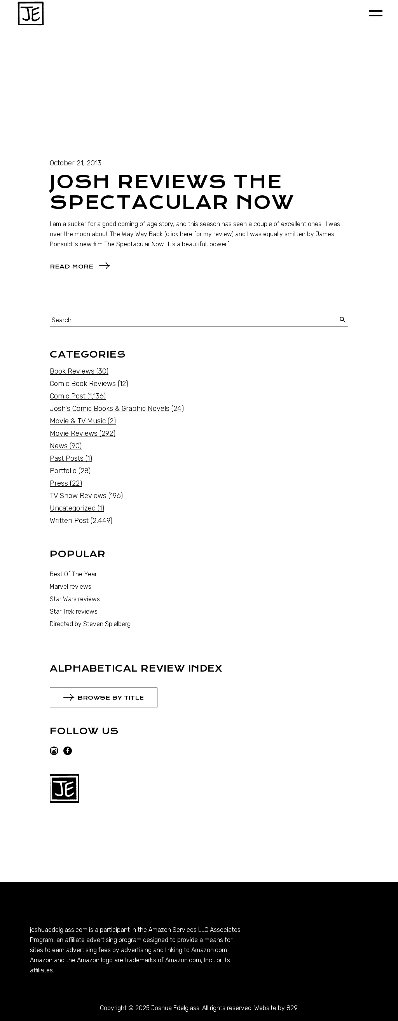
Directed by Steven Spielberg (90, 624)
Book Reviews (72, 371)
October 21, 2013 (75, 163)
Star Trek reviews (74, 611)
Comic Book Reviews (83, 383)
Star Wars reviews (75, 599)
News (59, 446)
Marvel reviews (70, 586)
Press (59, 483)
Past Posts (67, 458)
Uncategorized (73, 508)
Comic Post (68, 396)
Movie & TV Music (78, 421)
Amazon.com (209, 950)
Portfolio (63, 471)
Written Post (69, 520)
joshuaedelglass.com (58, 929)
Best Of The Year (73, 574)
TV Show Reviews (78, 495)
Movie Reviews (74, 433)
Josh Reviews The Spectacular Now (172, 192)
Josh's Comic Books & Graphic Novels (109, 408)
